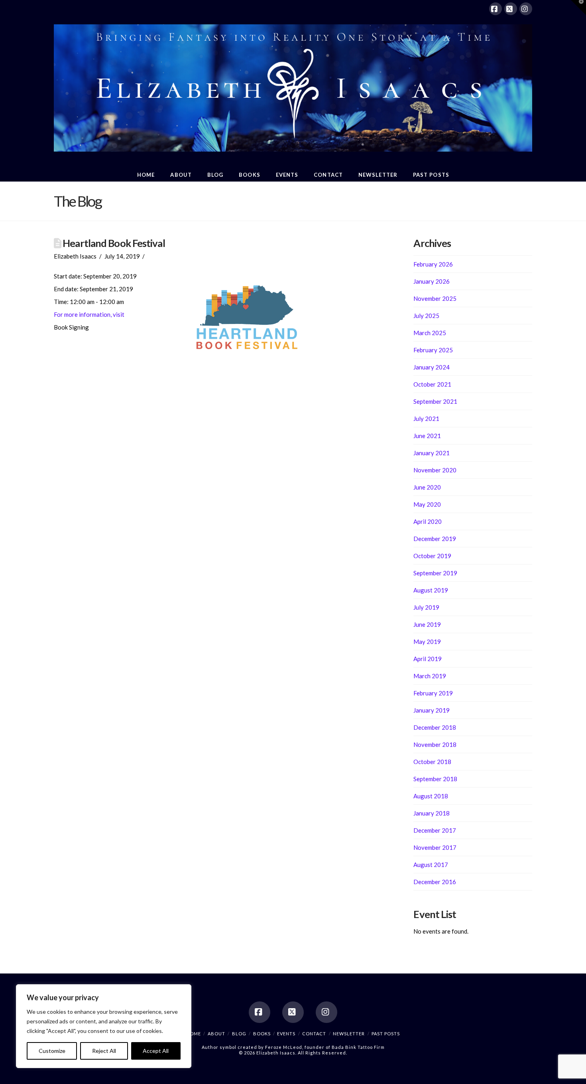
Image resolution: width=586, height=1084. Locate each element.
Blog (239, 1033)
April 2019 (427, 658)
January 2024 (431, 367)
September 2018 (435, 778)
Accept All (156, 1050)
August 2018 (430, 796)
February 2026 (433, 264)
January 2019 (431, 710)
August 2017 (430, 864)
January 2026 (431, 281)
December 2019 (434, 538)
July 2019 (426, 607)
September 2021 (435, 401)
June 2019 (427, 624)
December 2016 (434, 881)
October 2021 (432, 384)
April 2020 (427, 521)
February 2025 (433, 349)
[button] (578, 7)
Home (193, 1033)
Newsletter (349, 1033)
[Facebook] (495, 8)
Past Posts (386, 1033)
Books (262, 1033)
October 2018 (432, 761)
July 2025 (426, 315)
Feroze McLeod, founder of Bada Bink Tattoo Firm (325, 1047)
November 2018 (434, 744)
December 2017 (434, 830)
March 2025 (429, 332)
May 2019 (427, 641)
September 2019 (435, 573)
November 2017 (434, 847)
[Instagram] (525, 8)
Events (286, 1033)
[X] (510, 8)
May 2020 (427, 504)
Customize (52, 1050)
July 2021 (426, 418)
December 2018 (434, 727)
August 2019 (430, 590)
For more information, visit (89, 314)
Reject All (104, 1050)
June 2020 (427, 487)
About (216, 1033)
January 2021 (431, 452)
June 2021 (427, 435)
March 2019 (429, 675)
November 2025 (434, 298)
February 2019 (433, 693)
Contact (314, 1033)
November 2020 (434, 470)
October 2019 (432, 555)
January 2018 (431, 813)
